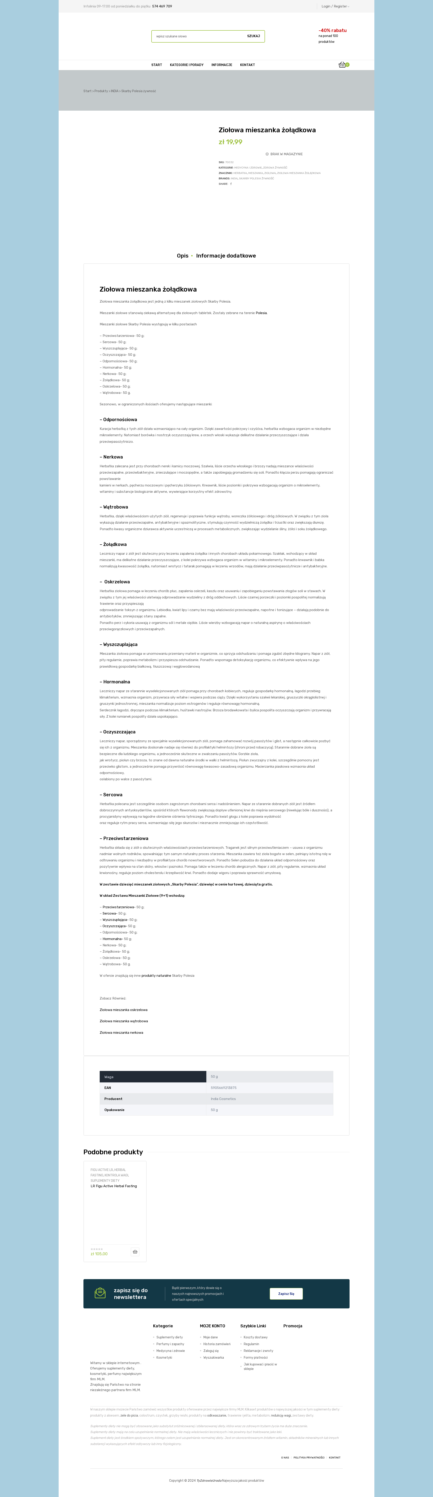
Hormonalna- (113, 939)
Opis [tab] (183, 256)
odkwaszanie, (217, 1415)
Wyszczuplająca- (116, 920)
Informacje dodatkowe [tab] (226, 256)
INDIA (234, 178)
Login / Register (334, 6)
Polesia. (261, 313)
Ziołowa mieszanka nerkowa (121, 1033)
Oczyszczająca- (115, 926)
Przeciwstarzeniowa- (119, 907)
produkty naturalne (156, 976)
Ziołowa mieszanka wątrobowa (124, 1021)
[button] (286, 1294)
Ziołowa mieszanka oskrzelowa (123, 1010)
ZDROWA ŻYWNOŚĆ (275, 167)
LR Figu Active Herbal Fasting (114, 1186)
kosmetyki (98, 1374)
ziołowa (270, 173)
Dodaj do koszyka (135, 1252)
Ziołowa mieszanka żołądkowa (299, 173)
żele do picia (129, 1415)
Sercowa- (110, 913)
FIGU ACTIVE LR (102, 1170)
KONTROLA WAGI (116, 1175)
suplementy (116, 1368)
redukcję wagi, (281, 1415)
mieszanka (255, 173)
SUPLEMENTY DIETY (105, 1180)
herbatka (240, 173)
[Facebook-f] (94, 1458)
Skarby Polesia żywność (256, 178)
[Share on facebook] (231, 184)
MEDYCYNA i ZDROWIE (248, 167)
